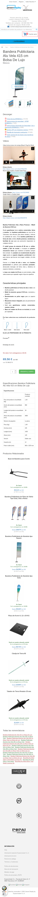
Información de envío (10, 856)
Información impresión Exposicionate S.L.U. (16, 853)
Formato (5, 338)
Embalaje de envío (8, 345)
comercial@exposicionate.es (20, 26)
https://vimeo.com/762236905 (20, 192)
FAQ (5, 850)
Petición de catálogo (10, 859)
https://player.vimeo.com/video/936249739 (15, 218)
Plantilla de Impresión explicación (17, 132)
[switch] (4, 894)
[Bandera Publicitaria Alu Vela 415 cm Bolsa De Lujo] (11, 103)
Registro (21, 1)
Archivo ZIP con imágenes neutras (17, 130)
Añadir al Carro (27, 371)
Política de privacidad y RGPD (13, 875)
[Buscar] (36, 29)
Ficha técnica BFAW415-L (15, 119)
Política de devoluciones (11, 866)
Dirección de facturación (11, 869)
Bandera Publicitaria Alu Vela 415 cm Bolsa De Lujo (17, 735)
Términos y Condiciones (11, 862)
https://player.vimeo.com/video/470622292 (15, 169)
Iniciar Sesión (13, 1)
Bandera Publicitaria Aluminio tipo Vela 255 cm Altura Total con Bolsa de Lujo (18, 743)
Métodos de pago (9, 872)
